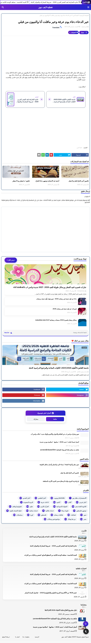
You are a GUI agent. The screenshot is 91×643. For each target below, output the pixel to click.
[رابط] (51, 155)
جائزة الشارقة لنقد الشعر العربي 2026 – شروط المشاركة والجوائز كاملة (61, 2)
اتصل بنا (17, 637)
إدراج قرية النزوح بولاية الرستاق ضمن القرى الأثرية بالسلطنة (61, 481)
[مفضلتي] (85, 623)
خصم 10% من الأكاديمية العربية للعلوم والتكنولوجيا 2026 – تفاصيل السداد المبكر (51, 593)
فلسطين (42, 515)
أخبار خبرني (81, 502)
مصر (83, 519)
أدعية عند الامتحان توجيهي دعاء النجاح (47, 181)
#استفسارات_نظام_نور (78, 498)
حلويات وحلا (64, 511)
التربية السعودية (27, 502)
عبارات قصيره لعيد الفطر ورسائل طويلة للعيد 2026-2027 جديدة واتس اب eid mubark (49, 287)
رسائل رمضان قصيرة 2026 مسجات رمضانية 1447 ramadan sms (56, 320)
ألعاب (68, 502)
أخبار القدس (25, 498)
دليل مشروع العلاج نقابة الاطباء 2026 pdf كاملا (61, 610)
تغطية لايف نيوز (45, 7)
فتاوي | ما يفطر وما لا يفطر (21, 181)
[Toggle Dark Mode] (86, 631)
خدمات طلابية (48, 511)
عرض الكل (11, 260)
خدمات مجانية (32, 511)
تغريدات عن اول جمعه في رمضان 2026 (65, 309)
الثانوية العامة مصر (79, 506)
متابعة (55, 419)
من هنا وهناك (70, 519)
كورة (30, 515)
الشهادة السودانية (60, 506)
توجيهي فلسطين (79, 511)
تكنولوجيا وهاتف (15, 506)
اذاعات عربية (43, 502)
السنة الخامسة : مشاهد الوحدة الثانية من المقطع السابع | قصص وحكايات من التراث (50, 555)
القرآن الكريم (43, 506)
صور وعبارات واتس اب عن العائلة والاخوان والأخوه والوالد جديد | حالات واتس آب (55, 434)
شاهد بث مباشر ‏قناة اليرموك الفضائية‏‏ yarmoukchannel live (59, 450)
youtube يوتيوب (57, 498)
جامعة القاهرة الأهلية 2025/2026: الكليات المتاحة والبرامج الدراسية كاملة (59, 368)
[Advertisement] (45, 53)
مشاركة (36, 419)
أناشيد (56, 502)
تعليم (29, 506)
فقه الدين (75, 15)
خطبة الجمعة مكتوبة (14, 511)
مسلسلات (18, 515)
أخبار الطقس (40, 498)
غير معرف (84, 27)
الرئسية (37, 637)
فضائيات (72, 515)
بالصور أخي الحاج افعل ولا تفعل (79, 181)
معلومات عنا (26, 637)
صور (83, 515)
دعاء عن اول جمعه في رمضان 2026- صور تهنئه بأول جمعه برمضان (56, 299)
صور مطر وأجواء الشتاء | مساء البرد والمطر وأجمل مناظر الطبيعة (59, 465)
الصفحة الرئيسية (84, 15)
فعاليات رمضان (57, 515)
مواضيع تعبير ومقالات (52, 519)
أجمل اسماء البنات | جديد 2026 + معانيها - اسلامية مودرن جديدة (59, 442)
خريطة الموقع (6, 637)
